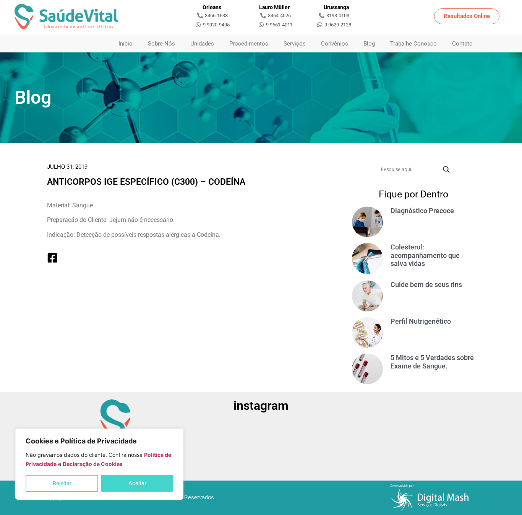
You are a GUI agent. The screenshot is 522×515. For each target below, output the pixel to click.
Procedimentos (248, 43)
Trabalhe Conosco (413, 43)
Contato (462, 43)
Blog (369, 43)
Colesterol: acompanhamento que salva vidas (425, 255)
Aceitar (137, 483)
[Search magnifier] (446, 169)
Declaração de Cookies (93, 464)
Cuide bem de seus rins (426, 284)
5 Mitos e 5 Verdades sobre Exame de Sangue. (432, 362)
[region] (99, 464)
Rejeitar (62, 483)
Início (125, 43)
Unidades (202, 43)
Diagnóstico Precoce (422, 211)
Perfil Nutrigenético (421, 321)
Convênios (334, 43)
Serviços (295, 43)
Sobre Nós (161, 43)
